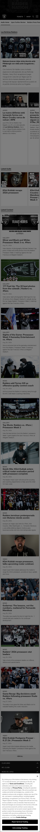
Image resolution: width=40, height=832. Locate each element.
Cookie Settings (21, 817)
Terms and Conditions (17, 784)
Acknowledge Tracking (20, 828)
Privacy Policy (17, 788)
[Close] (37, 776)
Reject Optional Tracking (20, 822)
